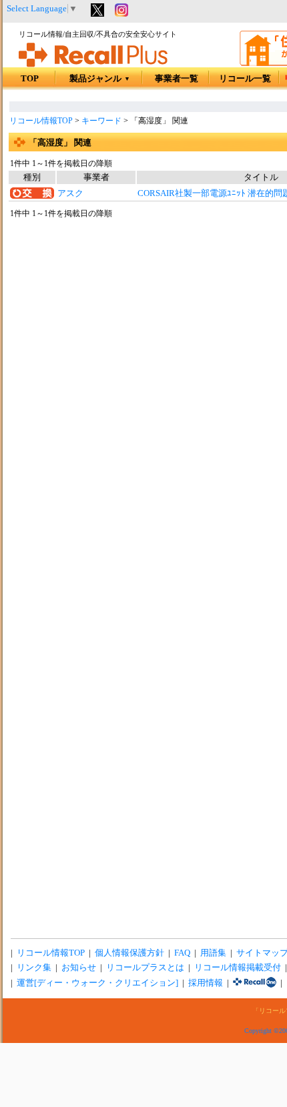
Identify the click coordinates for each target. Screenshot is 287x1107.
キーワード (101, 121)
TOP (30, 78)
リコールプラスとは (145, 967)
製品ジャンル (99, 78)
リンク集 (34, 967)
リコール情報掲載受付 (237, 967)
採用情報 (205, 983)
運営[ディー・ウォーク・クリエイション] (97, 983)
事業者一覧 (176, 78)
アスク (70, 193)
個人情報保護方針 (129, 953)
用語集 (213, 953)
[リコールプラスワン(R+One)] (254, 983)
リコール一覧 (245, 78)
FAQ (182, 953)
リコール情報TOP (41, 121)
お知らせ (78, 967)
